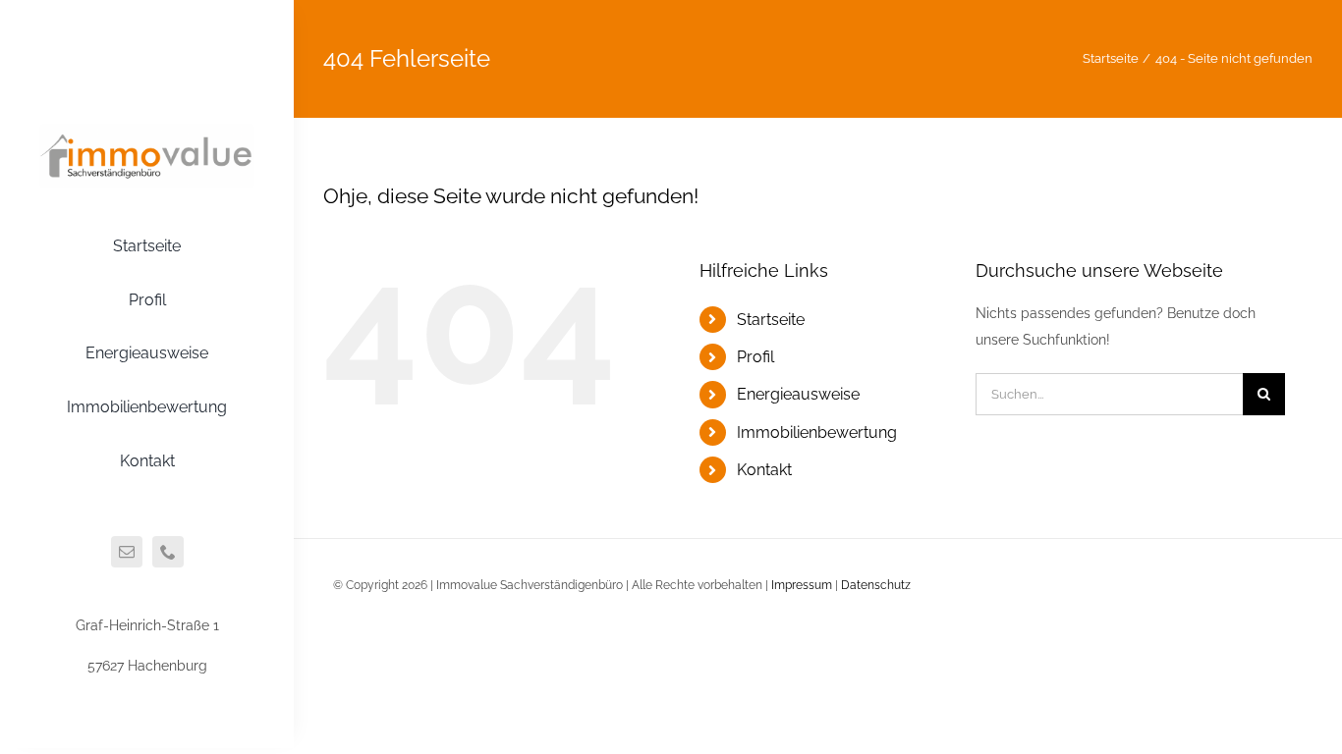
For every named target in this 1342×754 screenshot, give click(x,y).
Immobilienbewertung (817, 432)
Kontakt (764, 469)
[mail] (126, 551)
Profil (755, 357)
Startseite (771, 319)
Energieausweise (798, 394)
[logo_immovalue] (146, 130)
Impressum (801, 585)
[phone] (168, 551)
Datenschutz (876, 585)
